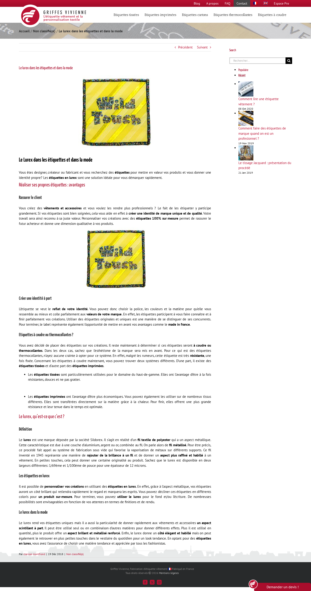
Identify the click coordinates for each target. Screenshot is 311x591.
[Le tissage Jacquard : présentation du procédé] (245, 148)
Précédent (185, 47)
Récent (241, 75)
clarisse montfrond (34, 554)
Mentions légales (169, 573)
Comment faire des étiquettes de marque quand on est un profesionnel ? (262, 133)
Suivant (202, 47)
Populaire (243, 70)
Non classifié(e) (75, 554)
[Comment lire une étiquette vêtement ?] (245, 84)
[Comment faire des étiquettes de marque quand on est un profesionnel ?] (245, 113)
